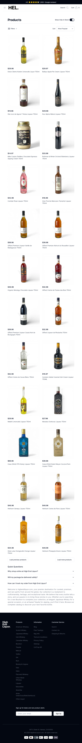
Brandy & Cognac (22, 664)
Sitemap (37, 644)
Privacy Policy (39, 640)
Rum (17, 661)
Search (54, 627)
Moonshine (19, 687)
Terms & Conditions (40, 637)
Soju (17, 667)
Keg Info (37, 634)
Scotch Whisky (21, 630)
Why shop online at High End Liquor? (23, 571)
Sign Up (58, 713)
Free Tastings (38, 630)
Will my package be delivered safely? (22, 577)
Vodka (18, 654)
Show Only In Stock (62, 20)
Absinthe (19, 690)
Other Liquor (20, 699)
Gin (17, 657)
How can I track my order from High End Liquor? (27, 583)
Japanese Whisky (22, 634)
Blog (35, 627)
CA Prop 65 (38, 647)
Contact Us (55, 630)
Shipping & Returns (58, 634)
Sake (17, 671)
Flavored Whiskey (22, 674)
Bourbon (19, 644)
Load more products (64, 560)
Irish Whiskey (20, 637)
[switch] (72, 20)
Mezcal (18, 650)
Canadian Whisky (22, 640)
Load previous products (18, 560)
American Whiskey (22, 627)
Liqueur (18, 683)
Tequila (18, 647)
